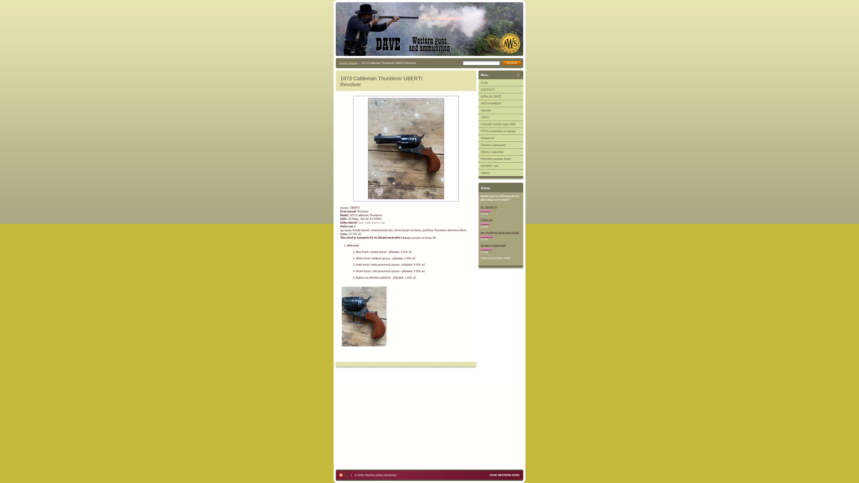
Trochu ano (487, 219)
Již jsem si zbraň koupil (493, 245)
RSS (346, 475)
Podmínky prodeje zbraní (496, 159)
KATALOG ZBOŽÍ (491, 96)
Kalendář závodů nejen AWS (498, 124)
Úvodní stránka (348, 63)
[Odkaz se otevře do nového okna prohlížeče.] (406, 148)
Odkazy (485, 172)
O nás (484, 82)
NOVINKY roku (490, 165)
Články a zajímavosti (493, 145)
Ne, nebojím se (489, 207)
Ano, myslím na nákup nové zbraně (500, 232)
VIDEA (485, 117)
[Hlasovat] (486, 211)
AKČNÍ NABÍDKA (491, 103)
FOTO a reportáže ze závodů (498, 131)
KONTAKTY (488, 89)
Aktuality (486, 110)
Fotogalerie (488, 138)
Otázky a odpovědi (492, 152)
